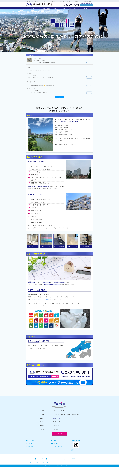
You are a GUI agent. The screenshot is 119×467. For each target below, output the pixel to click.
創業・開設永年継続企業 (39, 60)
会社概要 (86, 8)
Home (33, 8)
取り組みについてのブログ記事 (41, 299)
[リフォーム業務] (32, 239)
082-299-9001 (56, 418)
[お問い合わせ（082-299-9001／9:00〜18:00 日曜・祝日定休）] (59, 384)
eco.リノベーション (59, 8)
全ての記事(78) (54, 443)
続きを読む (89, 62)
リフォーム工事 (46, 8)
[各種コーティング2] (72, 239)
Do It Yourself (31, 83)
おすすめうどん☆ (31, 67)
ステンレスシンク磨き (32, 90)
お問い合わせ (31, 446)
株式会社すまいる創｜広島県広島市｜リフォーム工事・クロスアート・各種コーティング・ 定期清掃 (39, 4)
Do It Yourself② (31, 75)
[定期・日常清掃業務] (59, 239)
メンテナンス (73, 8)
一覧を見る (59, 97)
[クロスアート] (46, 239)
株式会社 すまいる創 (58, 465)
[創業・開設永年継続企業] (29, 60)
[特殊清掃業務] (86, 239)
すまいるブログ (32, 443)
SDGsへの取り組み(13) (56, 447)
